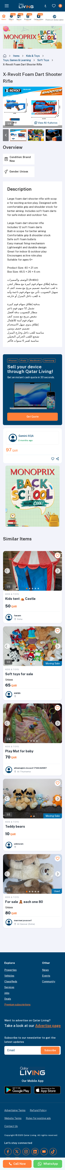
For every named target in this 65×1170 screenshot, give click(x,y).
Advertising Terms (14, 1110)
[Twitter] (17, 1151)
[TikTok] (53, 1151)
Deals (7, 998)
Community (48, 981)
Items (16, 55)
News (45, 970)
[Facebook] (8, 1151)
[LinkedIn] (35, 1151)
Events (46, 975)
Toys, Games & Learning (17, 60)
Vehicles (9, 975)
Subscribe (50, 1050)
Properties (10, 970)
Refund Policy (38, 1110)
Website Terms (12, 1118)
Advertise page (48, 1026)
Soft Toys (43, 60)
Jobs (6, 993)
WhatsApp (50, 1163)
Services (9, 987)
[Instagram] (26, 1151)
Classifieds (10, 981)
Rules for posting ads (38, 1118)
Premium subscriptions (17, 1004)
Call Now (19, 1163)
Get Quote (33, 416)
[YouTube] (44, 1151)
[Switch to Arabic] (45, 5)
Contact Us (11, 1126)
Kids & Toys (33, 55)
